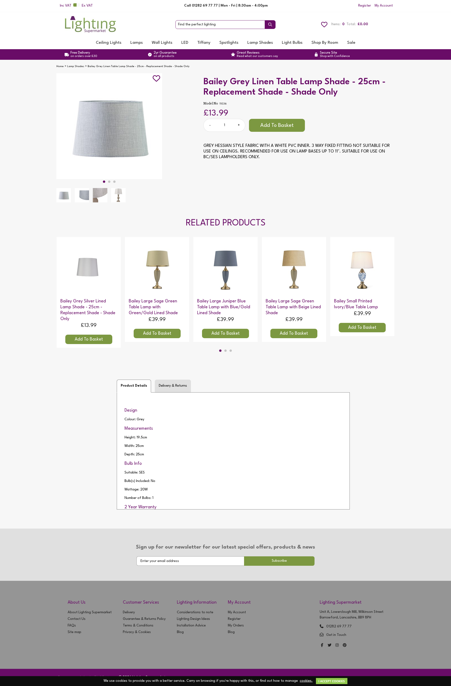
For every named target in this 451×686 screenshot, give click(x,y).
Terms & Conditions (138, 625)
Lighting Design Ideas (193, 619)
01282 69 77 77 (339, 626)
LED (184, 43)
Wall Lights (162, 43)
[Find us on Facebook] (322, 645)
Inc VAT (65, 6)
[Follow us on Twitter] (329, 645)
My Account (384, 6)
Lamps (136, 43)
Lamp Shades (260, 43)
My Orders (236, 625)
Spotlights (228, 43)
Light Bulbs (292, 43)
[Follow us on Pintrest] (344, 645)
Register (364, 6)
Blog (180, 632)
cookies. (306, 681)
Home (60, 66)
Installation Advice (191, 625)
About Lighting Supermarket (90, 612)
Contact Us (77, 619)
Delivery (129, 612)
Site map (74, 632)
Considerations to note (195, 612)
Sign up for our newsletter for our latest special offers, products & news (225, 547)
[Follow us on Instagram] (337, 645)
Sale (351, 43)
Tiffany (203, 43)
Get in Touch (336, 635)
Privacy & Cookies (137, 632)
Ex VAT (87, 6)
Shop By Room (324, 43)
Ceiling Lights (108, 43)
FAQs (72, 625)
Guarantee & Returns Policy (144, 619)
